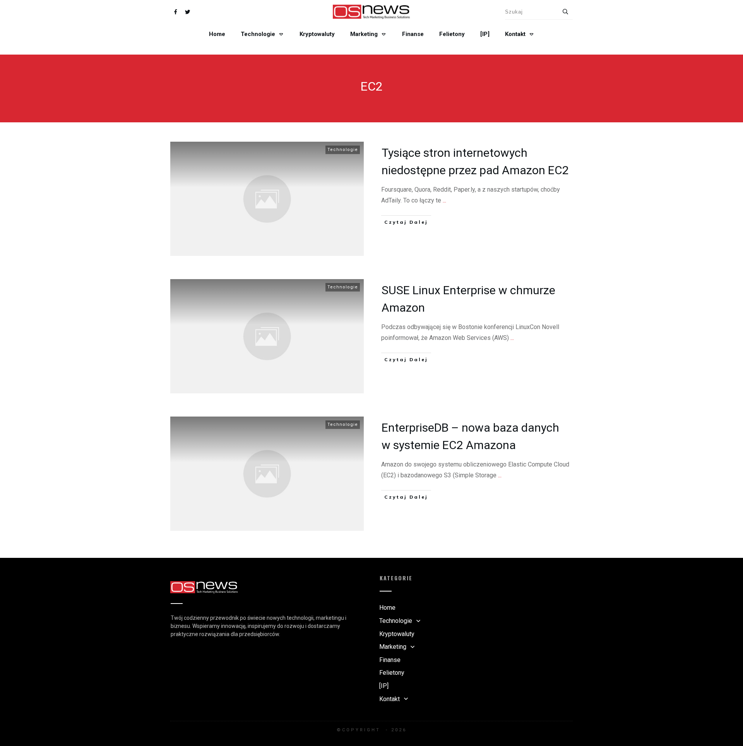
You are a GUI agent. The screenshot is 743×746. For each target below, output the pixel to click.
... (444, 200)
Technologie (342, 149)
